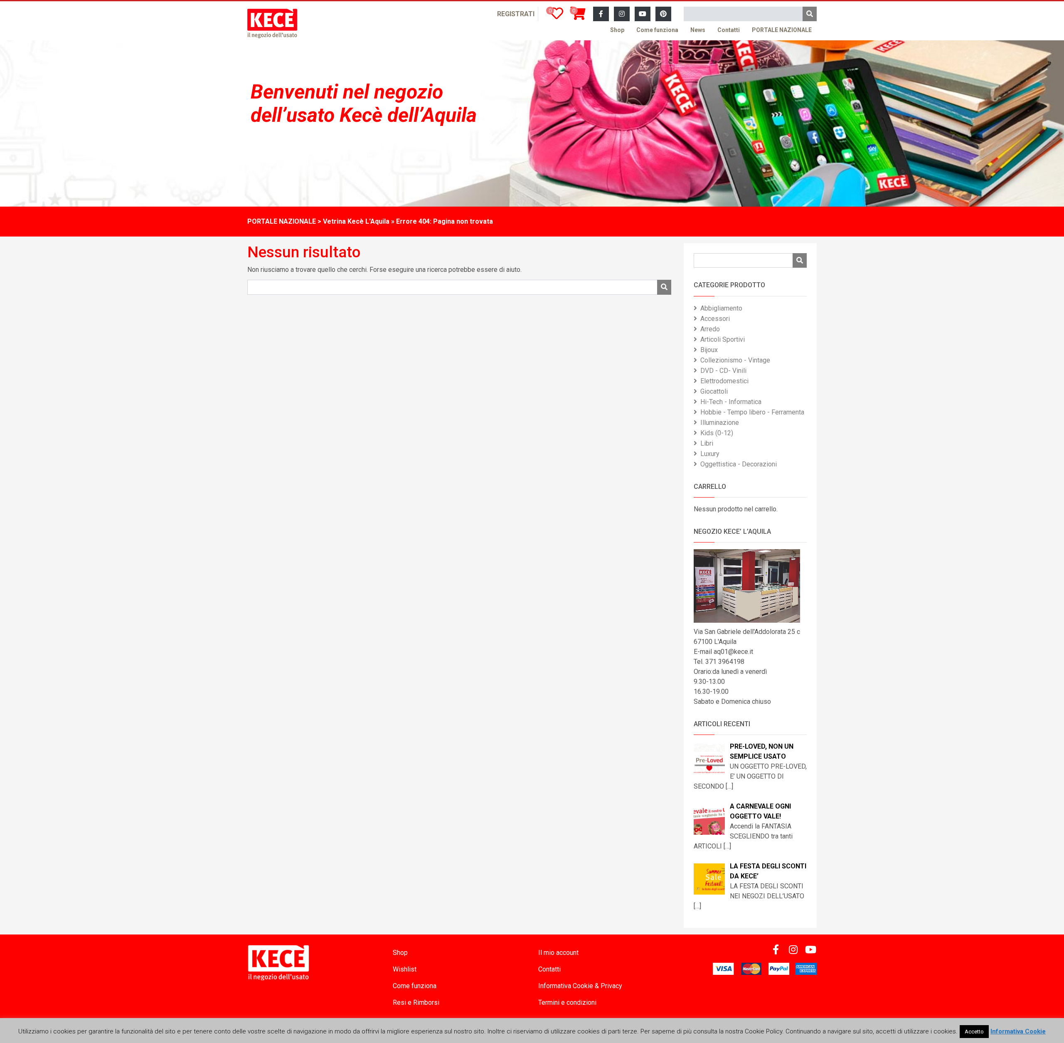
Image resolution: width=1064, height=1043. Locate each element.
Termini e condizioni (567, 1002)
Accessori (715, 319)
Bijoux (709, 350)
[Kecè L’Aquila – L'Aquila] (272, 23)
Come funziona (657, 30)
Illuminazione (719, 423)
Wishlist (404, 969)
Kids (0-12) (716, 433)
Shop (617, 30)
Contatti (728, 30)
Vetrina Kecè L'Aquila (356, 221)
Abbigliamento (721, 308)
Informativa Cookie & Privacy (580, 986)
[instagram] (622, 14)
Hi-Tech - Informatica (730, 402)
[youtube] (642, 14)
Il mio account (558, 953)
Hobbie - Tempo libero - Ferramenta (752, 412)
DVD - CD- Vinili (723, 371)
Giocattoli (714, 391)
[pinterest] (663, 14)
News (697, 30)
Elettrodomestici (724, 381)
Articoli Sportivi (722, 339)
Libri (706, 443)
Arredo (710, 329)
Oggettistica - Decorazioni (738, 464)
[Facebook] (601, 14)
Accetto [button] (974, 1031)
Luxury (709, 454)
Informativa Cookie (1018, 1031)
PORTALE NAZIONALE (782, 30)
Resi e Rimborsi (416, 1002)
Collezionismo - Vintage (735, 360)
